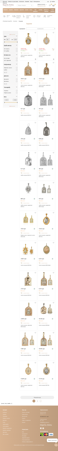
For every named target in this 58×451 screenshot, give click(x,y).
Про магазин (24, 416)
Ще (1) (5, 72)
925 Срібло (6, 51)
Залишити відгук (26, 53)
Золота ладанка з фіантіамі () (26, 326)
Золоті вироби (5, 426)
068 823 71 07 (43, 413)
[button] (56, 445)
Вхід (23, 431)
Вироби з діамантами (7, 428)
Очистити (13, 34)
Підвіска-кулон (7, 92)
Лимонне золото (8, 67)
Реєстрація (24, 435)
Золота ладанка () (26, 265)
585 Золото (6, 48)
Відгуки (5, 3)
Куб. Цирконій (7, 60)
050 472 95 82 (43, 412)
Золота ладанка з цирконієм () (26, 56)
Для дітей (6, 79)
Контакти (21, 1)
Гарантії (23, 418)
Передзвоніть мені (41, 6)
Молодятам (37, 1)
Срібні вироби (5, 424)
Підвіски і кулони (6, 418)
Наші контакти (25, 414)
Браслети (22, 9)
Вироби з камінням (7, 430)
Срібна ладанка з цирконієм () (44, 116)
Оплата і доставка (25, 412)
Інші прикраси (35, 10)
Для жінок (6, 81)
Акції (31, 1)
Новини (27, 1)
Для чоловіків (5, 434)
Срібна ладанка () (26, 115)
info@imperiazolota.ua (44, 422)
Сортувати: (22, 29)
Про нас (5, 1)
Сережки (11, 9)
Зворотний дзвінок (26, 437)
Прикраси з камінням (46, 10)
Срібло (5, 70)
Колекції (40, 9)
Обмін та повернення (26, 420)
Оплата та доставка (13, 1)
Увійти (53, 1)
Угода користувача (26, 439)
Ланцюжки (16, 9)
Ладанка (6, 90)
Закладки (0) (24, 433)
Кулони (26, 9)
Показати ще (37, 397)
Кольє (30, 9)
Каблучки (5, 9)
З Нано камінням (52, 10)
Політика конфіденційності (27, 441)
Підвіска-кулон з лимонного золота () (28, 236)
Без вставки (7, 58)
